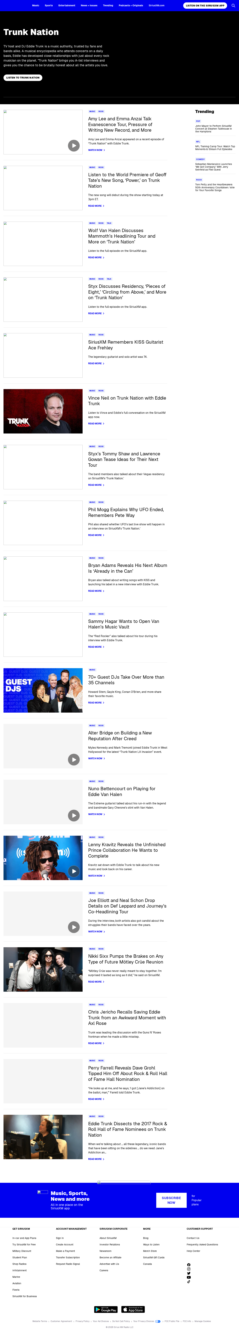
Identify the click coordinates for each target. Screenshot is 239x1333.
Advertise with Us (109, 1264)
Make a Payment (65, 1251)
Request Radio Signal (68, 1264)
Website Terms (40, 1321)
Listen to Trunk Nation (23, 77)
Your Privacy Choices (143, 1321)
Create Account (64, 1244)
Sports (49, 5)
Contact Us (193, 1238)
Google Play (106, 1309)
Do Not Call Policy (121, 1321)
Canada (147, 1264)
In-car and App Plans (24, 1238)
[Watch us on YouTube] (190, 1277)
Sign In (60, 1238)
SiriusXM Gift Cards (153, 1257)
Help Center (193, 1251)
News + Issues (89, 5)
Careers (104, 1270)
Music (35, 5)
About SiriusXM (108, 1238)
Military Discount (21, 1251)
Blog (145, 1238)
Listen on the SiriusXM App (205, 5)
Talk (109, 223)
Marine (16, 1276)
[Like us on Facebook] (190, 1265)
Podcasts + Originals (131, 5)
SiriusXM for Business (24, 1296)
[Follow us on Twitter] (190, 1273)
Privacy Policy (83, 1321)
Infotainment (19, 1270)
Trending (108, 5)
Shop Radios (19, 1264)
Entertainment (66, 5)
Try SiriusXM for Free (24, 1244)
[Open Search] (233, 5)
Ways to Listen (151, 1244)
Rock (101, 111)
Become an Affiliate (110, 1257)
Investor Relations (110, 1244)
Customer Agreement (62, 1321)
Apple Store (133, 1309)
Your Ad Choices (101, 1321)
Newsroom (105, 1251)
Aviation (16, 1283)
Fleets (15, 1289)
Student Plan (19, 1257)
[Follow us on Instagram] (190, 1269)
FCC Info (187, 1321)
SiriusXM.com (156, 5)
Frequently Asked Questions (202, 1244)
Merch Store (150, 1251)
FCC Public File (172, 1321)
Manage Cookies (203, 1321)
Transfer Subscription (68, 1257)
